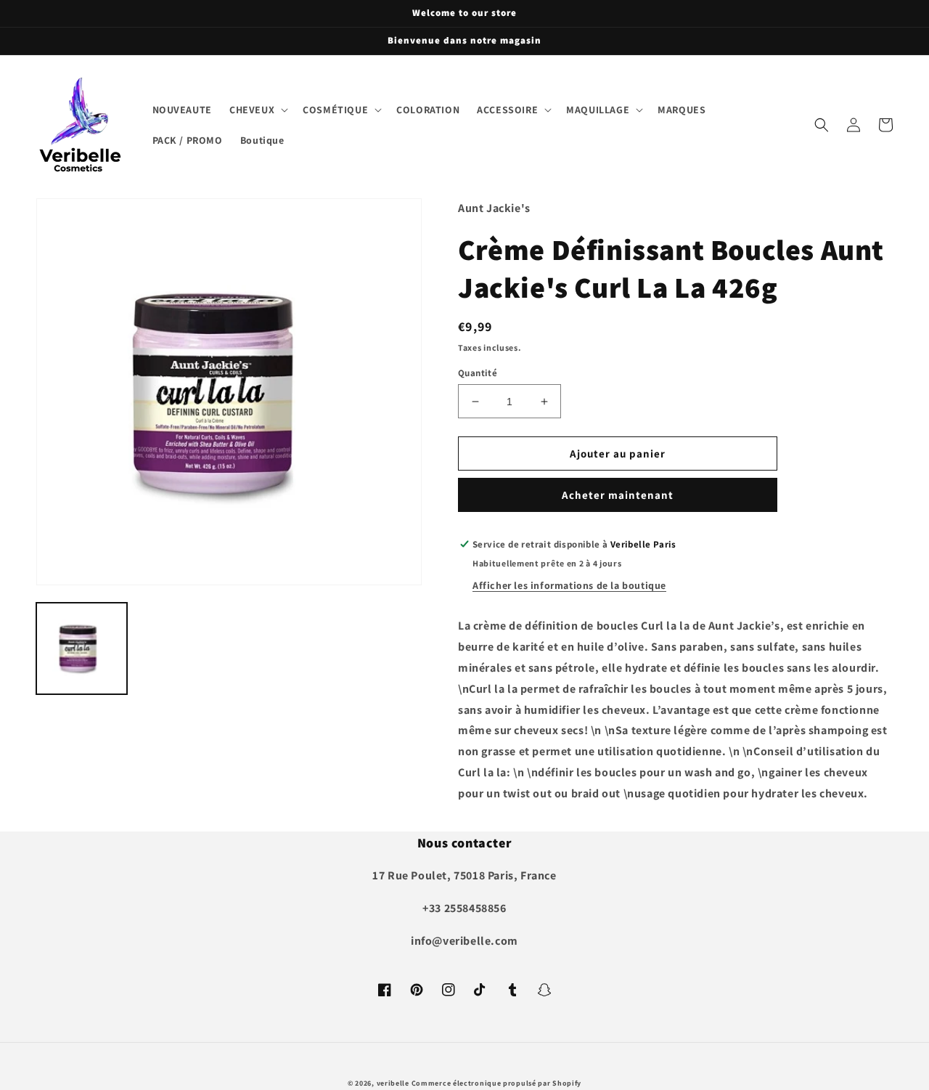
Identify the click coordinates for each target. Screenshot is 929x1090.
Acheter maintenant (618, 495)
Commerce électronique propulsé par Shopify (496, 1083)
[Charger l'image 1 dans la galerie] (81, 648)
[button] (257, 109)
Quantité (477, 373)
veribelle (393, 1083)
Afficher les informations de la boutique (569, 585)
